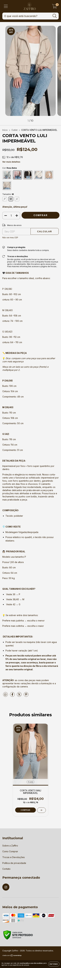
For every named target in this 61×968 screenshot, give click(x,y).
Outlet (14, 130)
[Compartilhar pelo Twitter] (19, 695)
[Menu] (5, 6)
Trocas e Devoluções (13, 857)
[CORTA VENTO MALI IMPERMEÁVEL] (41, 810)
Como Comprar (10, 851)
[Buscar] (54, 16)
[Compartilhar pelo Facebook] (12, 695)
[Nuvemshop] (12, 956)
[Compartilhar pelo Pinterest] (26, 695)
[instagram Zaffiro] (5, 887)
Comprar (25, 810)
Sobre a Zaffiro (10, 845)
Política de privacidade (14, 863)
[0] (54, 7)
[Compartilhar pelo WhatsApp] (5, 694)
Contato (6, 868)
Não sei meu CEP (10, 237)
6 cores (30, 782)
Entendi (54, 964)
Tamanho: (8, 194)
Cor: (9, 168)
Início (5, 130)
